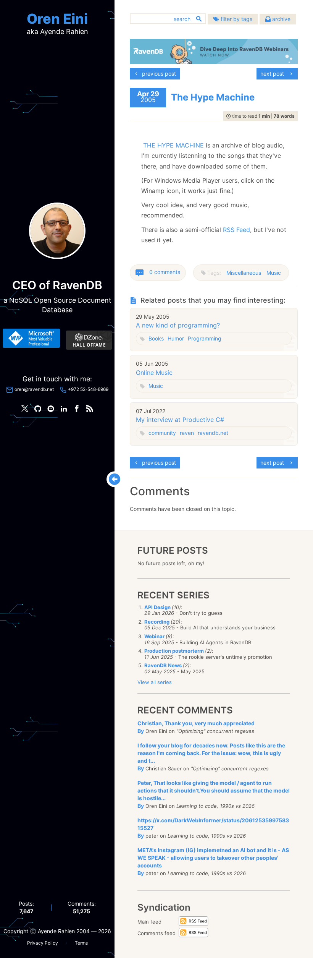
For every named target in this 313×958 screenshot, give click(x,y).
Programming (204, 338)
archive (280, 19)
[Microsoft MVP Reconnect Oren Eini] (31, 338)
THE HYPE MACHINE (173, 145)
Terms (81, 943)
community (162, 433)
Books (156, 338)
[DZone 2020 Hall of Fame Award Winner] (89, 340)
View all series (154, 682)
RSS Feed (236, 229)
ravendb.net (213, 433)
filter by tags (235, 19)
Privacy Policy (42, 943)
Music (273, 272)
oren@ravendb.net (34, 389)
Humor (176, 338)
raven (187, 433)
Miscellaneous (243, 272)
